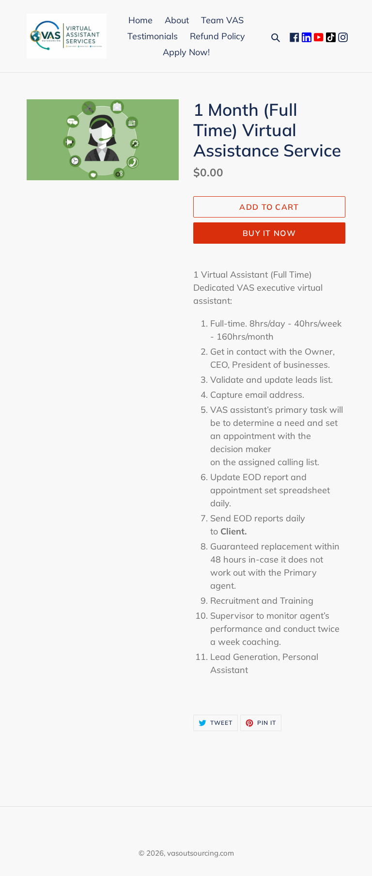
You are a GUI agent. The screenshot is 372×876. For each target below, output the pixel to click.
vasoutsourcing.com (200, 853)
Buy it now (269, 233)
